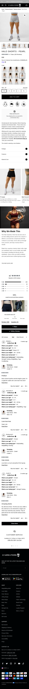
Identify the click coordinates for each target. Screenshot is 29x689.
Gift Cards (4, 616)
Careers (18, 591)
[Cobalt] (22, 70)
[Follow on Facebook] (3, 663)
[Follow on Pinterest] (15, 663)
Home (3, 9)
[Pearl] (22, 76)
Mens (3, 611)
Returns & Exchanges (7, 630)
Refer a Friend (20, 611)
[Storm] (4, 82)
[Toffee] (16, 82)
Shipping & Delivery (7, 627)
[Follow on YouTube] (19, 663)
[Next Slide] (26, 306)
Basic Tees (4, 602)
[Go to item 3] (14, 46)
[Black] (4, 70)
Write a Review (17, 331)
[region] (14, 306)
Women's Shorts (17, 9)
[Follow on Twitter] (7, 663)
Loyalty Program (20, 608)
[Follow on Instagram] (11, 663)
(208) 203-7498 (12, 540)
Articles (18, 594)
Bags (3, 605)
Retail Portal (19, 602)
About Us (18, 588)
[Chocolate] (10, 76)
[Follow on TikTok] (23, 663)
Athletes (18, 596)
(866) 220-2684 (13, 655)
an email (8, 658)
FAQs (3, 641)
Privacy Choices (18, 682)
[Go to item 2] (9, 46)
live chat (15, 658)
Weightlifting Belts (6, 588)
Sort (13, 337)
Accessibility (5, 638)
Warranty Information (7, 636)
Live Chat (19, 540)
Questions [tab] (14, 322)
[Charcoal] (16, 70)
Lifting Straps (5, 596)
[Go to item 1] (4, 46)
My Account (4, 624)
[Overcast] (4, 76)
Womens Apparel (9, 9)
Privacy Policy (5, 633)
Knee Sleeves (5, 594)
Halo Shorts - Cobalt (12, 368)
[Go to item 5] (24, 46)
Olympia (18, 605)
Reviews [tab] (5, 322)
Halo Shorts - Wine (12, 413)
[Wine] (10, 70)
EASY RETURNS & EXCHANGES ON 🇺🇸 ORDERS (14, 1)
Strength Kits (5, 608)
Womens (4, 613)
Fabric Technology (20, 599)
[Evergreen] (22, 82)
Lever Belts (4, 591)
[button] (12, 54)
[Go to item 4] (19, 46)
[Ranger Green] (16, 76)
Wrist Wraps (5, 599)
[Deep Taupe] (10, 82)
